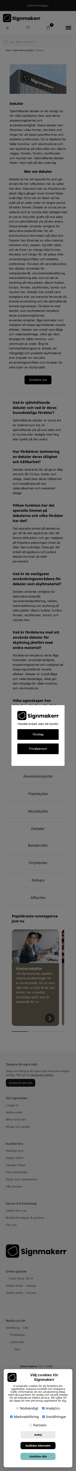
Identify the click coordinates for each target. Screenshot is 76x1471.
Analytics (53, 1408)
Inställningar (56, 1416)
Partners (39, 1425)
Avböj (38, 1434)
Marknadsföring (26, 1416)
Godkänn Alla (38, 1456)
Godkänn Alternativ (38, 1445)
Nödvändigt (29, 1408)
